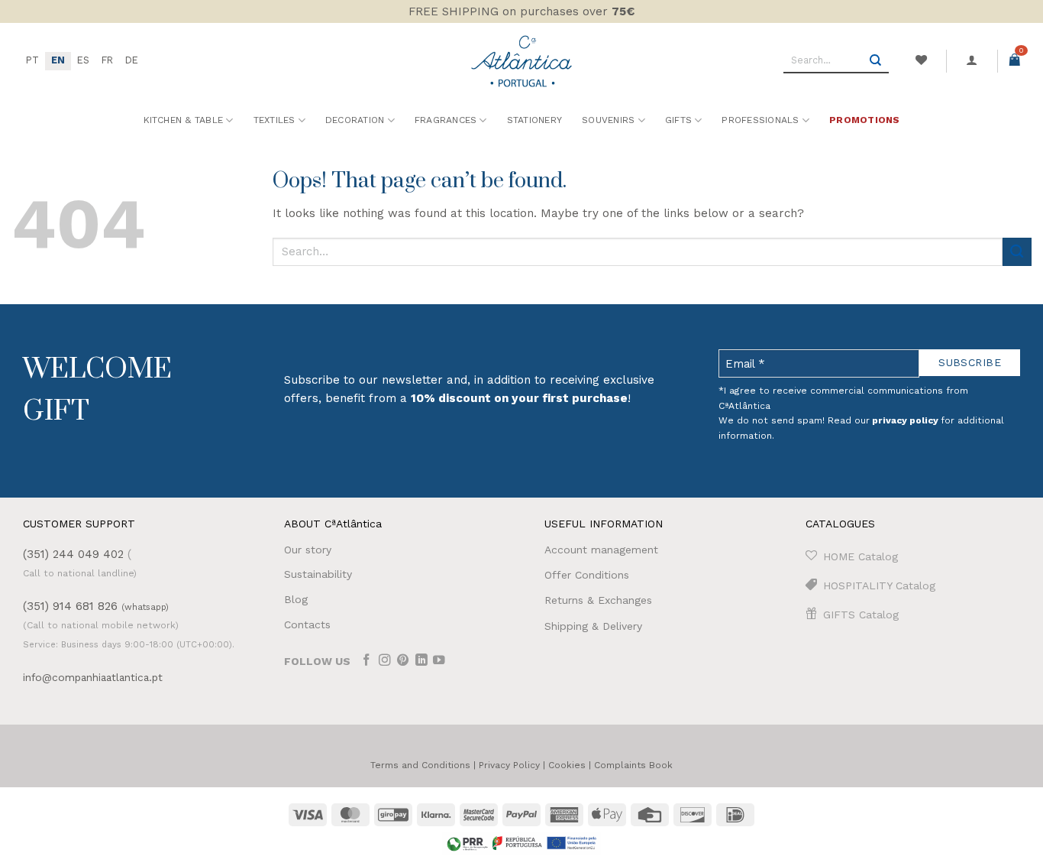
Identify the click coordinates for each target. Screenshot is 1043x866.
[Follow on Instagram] (385, 661)
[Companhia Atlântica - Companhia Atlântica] (522, 60)
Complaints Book (633, 765)
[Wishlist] (920, 60)
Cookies (567, 765)
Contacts (307, 624)
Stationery (534, 120)
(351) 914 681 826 (96, 606)
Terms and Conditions (420, 765)
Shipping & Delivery (593, 626)
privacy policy (905, 420)
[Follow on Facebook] (366, 661)
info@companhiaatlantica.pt (93, 677)
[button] (971, 60)
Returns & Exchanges (598, 600)
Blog (296, 599)
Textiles (274, 120)
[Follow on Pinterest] (403, 661)
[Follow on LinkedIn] (421, 661)
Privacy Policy (509, 765)
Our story (307, 549)
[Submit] (876, 61)
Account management (601, 549)
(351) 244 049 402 (73, 554)
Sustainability (318, 574)
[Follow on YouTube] (439, 661)
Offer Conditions (586, 575)
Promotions (864, 120)
